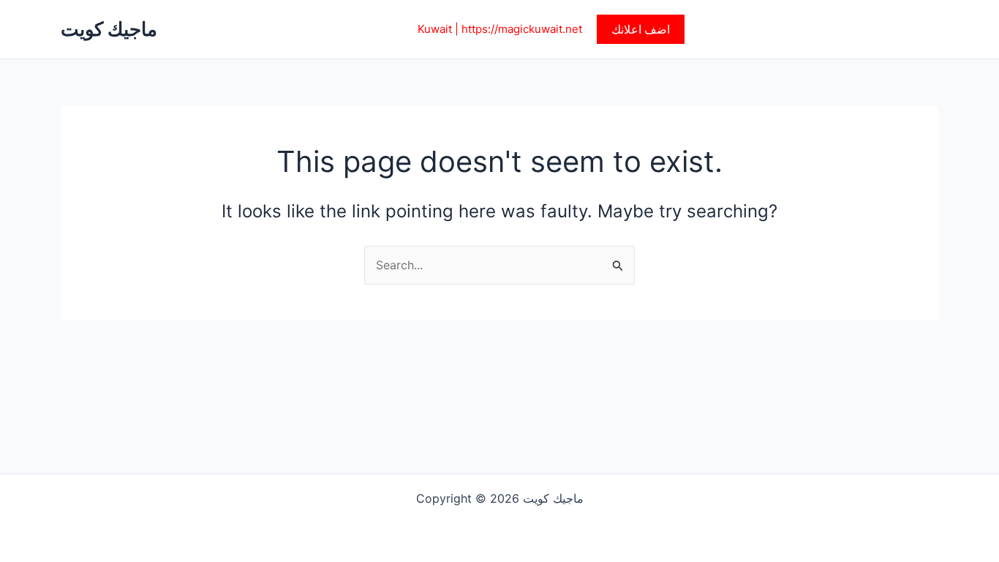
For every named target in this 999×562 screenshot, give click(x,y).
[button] (641, 29)
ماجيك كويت (109, 29)
